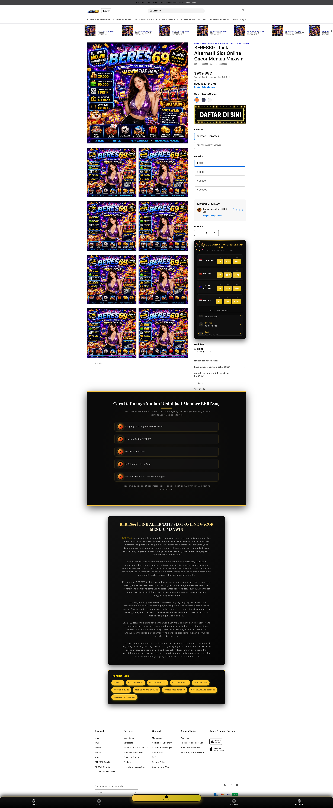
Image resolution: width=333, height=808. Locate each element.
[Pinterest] (205, 389)
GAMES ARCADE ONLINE (106, 772)
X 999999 (202, 190)
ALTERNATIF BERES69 (208, 20)
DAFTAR (166, 799)
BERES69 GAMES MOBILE (209, 145)
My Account (157, 738)
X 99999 (201, 181)
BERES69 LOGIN (135, 683)
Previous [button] (88, 2)
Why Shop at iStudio (190, 748)
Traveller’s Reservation (134, 767)
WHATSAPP (234, 804)
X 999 (200, 163)
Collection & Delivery (162, 743)
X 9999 (200, 172)
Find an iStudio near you (192, 743)
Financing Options (132, 757)
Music (97, 757)
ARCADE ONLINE (157, 20)
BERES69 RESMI (188, 20)
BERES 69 (224, 20)
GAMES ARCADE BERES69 (203, 690)
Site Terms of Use (160, 767)
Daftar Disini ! (191, 2)
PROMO (34, 804)
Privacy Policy (158, 762)
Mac (97, 738)
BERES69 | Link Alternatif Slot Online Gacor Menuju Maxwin (166, 2)
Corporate (128, 743)
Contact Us (157, 752)
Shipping (210, 77)
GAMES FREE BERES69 (174, 690)
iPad (97, 743)
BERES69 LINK (173, 20)
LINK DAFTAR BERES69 (124, 697)
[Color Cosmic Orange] (196, 100)
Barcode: (213, 64)
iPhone (98, 748)
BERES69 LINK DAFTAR (208, 136)
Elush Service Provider (134, 752)
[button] (91, 20)
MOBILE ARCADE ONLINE (146, 690)
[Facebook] (196, 389)
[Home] (93, 12)
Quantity (198, 226)
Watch (98, 752)
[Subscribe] (135, 792)
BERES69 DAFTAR (105, 20)
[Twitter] (200, 389)
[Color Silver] (210, 100)
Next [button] (244, 2)
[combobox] (176, 10)
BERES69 (91, 20)
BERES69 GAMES (124, 20)
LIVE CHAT (299, 804)
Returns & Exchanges (162, 748)
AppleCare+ (129, 738)
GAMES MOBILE (140, 20)
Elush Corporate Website (192, 752)
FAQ (154, 757)
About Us (185, 738)
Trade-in (127, 762)
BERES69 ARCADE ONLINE (136, 748)
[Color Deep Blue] (203, 100)
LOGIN (99, 804)
